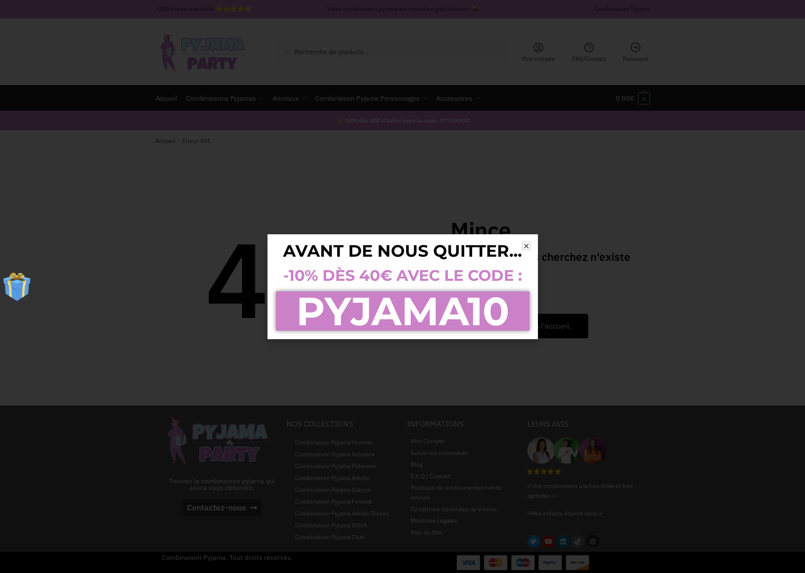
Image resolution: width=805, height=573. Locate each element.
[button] (526, 246)
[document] (402, 286)
